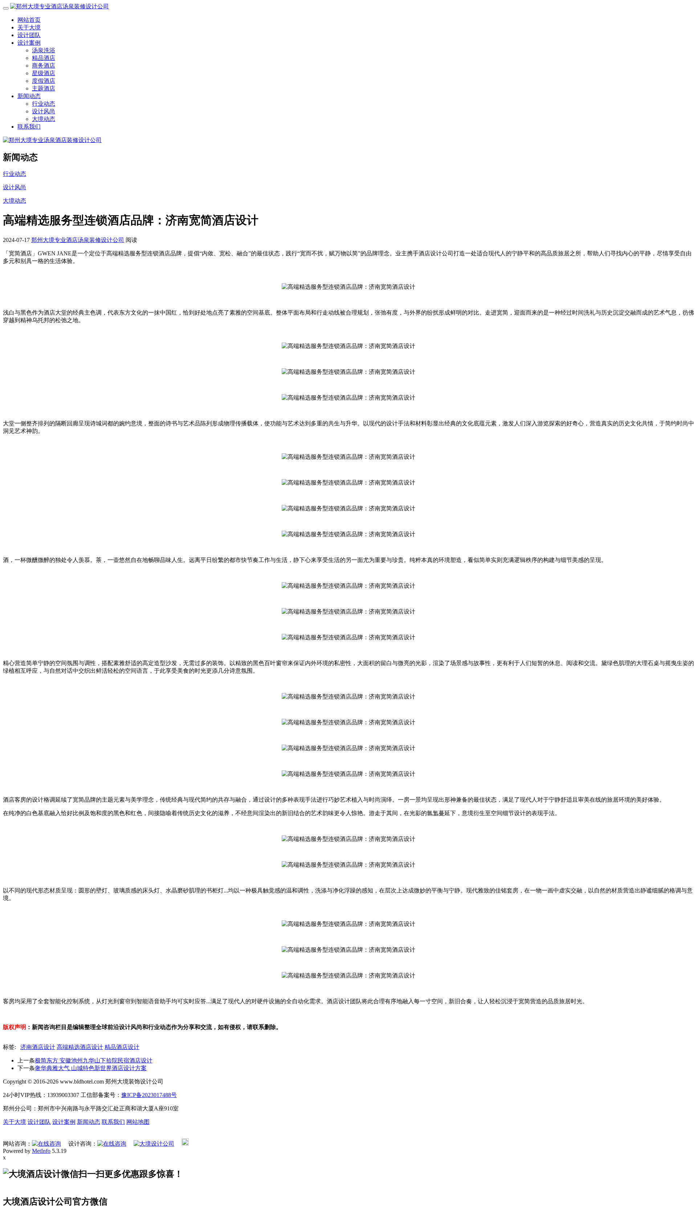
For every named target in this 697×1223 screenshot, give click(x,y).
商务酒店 (43, 65)
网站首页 (29, 20)
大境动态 (43, 119)
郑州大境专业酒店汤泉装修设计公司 (77, 240)
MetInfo (41, 1151)
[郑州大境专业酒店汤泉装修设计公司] (59, 6)
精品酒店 (43, 58)
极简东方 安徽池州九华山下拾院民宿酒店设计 (93, 1060)
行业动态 (43, 104)
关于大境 (29, 27)
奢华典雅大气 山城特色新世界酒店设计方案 (91, 1068)
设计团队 (29, 35)
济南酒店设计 (37, 1047)
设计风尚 (43, 111)
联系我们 (29, 126)
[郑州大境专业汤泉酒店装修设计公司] (52, 140)
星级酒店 (43, 73)
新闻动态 (29, 96)
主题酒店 (43, 88)
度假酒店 (43, 81)
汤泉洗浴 (43, 50)
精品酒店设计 (122, 1047)
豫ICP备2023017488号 (149, 1095)
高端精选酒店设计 (80, 1047)
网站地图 (138, 1122)
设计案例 (29, 43)
